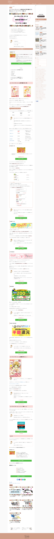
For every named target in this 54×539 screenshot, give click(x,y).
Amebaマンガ (13, 71)
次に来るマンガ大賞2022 (38, 97)
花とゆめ (37, 91)
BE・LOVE (44, 89)
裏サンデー (37, 94)
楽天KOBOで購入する (21, 319)
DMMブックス (13, 72)
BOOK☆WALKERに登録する (21, 352)
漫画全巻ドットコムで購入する (21, 476)
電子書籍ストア (10, 3)
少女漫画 (38, 62)
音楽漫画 (37, 78)
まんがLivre (27, 536)
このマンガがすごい (42, 72)
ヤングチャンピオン (38, 69)
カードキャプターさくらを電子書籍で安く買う (17, 69)
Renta (44, 80)
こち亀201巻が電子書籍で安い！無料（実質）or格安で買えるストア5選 (43, 54)
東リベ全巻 (40, 3)
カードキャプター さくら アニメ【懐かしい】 (17, 78)
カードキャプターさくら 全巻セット (14, 383)
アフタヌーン (41, 94)
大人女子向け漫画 (39, 65)
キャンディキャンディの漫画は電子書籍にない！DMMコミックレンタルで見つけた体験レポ (15, 522)
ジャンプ (40, 83)
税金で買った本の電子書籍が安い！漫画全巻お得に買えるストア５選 (43, 28)
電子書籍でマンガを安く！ (27, 535)
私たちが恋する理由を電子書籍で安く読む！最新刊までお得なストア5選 (43, 34)
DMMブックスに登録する (21, 248)
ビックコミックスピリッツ (39, 89)
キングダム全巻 (16, 3)
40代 (44, 94)
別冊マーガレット (41, 91)
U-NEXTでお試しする (21, 431)
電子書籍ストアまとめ (41, 78)
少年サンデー (42, 69)
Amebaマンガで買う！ (21, 63)
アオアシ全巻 (28, 3)
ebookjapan (12, 73)
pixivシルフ (37, 72)
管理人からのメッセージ (41, 16)
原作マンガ (37, 83)
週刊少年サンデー (38, 86)
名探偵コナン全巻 (34, 3)
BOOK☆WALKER (13, 75)
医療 (43, 75)
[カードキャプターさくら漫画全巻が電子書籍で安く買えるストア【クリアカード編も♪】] (23, 479)
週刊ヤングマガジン (43, 86)
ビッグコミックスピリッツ (39, 75)
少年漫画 (38, 61)
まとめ (11, 79)
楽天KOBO (12, 74)
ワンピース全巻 (22, 3)
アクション (44, 97)
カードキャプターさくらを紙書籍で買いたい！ (17, 77)
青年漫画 (38, 64)
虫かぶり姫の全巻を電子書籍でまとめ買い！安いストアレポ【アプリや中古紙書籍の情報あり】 (15, 509)
